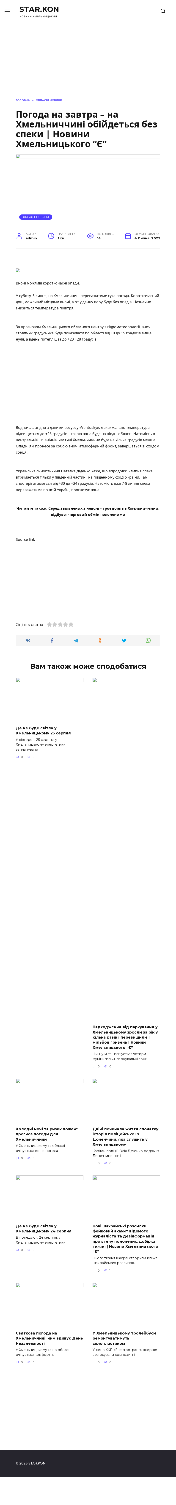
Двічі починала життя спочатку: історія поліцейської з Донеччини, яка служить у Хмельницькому (126, 1137)
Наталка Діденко (76, 471)
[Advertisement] (88, 387)
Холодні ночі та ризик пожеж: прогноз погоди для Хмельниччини (47, 1134)
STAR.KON (39, 9)
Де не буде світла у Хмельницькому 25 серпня (43, 730)
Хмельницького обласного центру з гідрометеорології (91, 326)
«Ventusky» (89, 427)
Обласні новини (36, 217)
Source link (25, 539)
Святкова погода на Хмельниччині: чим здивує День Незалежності (49, 1338)
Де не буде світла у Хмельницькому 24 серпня (44, 1228)
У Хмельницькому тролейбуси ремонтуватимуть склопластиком (124, 1338)
